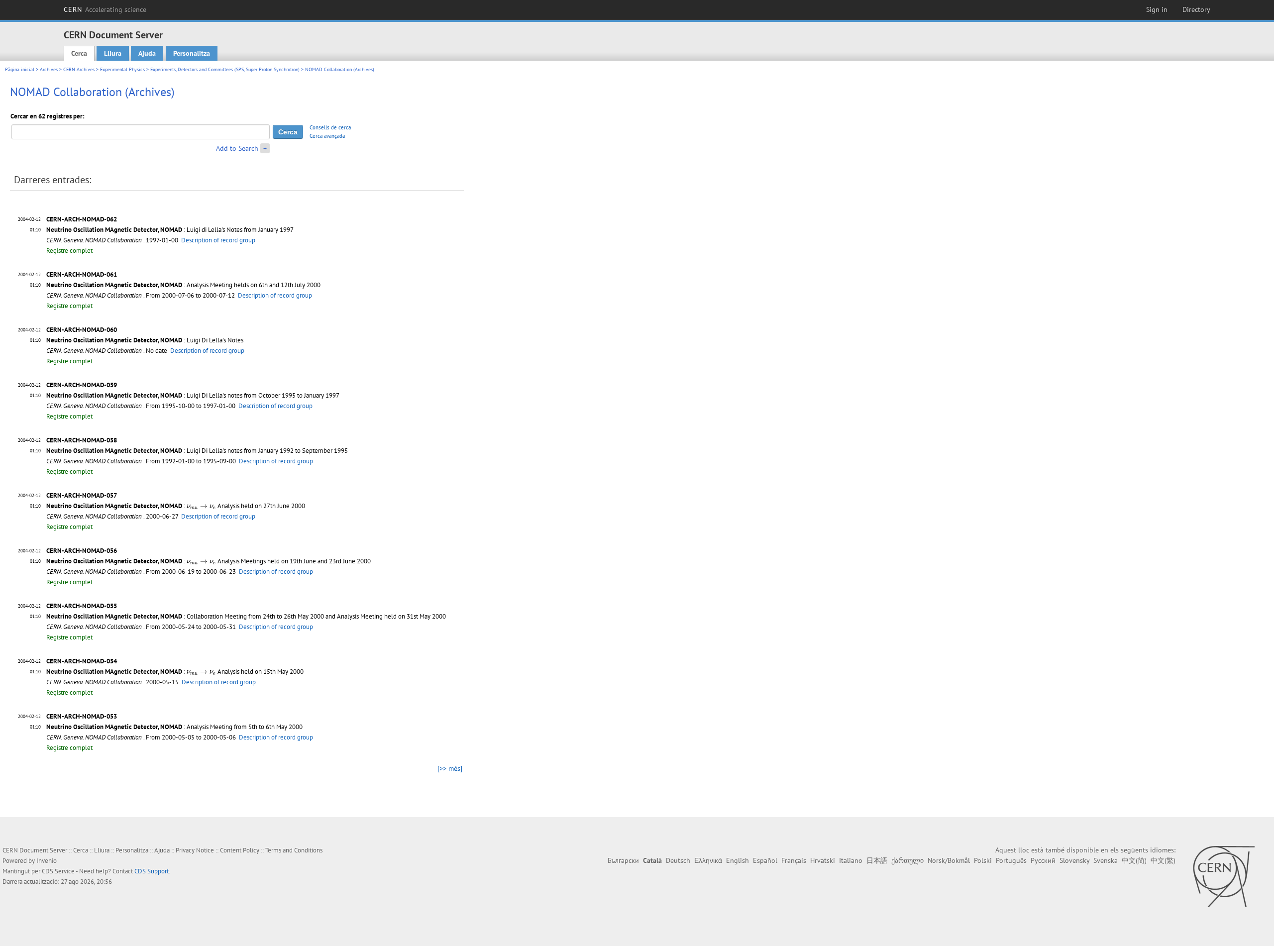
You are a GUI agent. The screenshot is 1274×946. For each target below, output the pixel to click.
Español (765, 860)
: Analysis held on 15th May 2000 (175, 671)
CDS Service (58, 871)
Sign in (1157, 9)
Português (1011, 860)
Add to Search (237, 148)
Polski (983, 860)
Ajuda (147, 53)
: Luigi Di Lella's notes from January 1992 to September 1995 (197, 450)
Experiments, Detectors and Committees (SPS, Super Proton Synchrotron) (225, 69)
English (737, 860)
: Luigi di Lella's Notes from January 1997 (170, 229)
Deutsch (678, 860)
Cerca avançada (327, 135)
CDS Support (151, 871)
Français (793, 860)
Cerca (79, 53)
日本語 (876, 860)
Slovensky (1074, 860)
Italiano (850, 860)
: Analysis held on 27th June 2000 (175, 506)
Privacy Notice (195, 850)
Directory (1196, 9)
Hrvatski (822, 860)
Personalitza (191, 53)
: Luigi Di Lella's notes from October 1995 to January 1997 (192, 395)
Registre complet (69, 250)
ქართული (907, 860)
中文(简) (1134, 860)
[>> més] (449, 768)
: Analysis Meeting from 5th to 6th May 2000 (174, 727)
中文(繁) (1163, 860)
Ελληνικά (708, 860)
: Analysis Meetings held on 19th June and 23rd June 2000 (208, 561)
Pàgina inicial (19, 69)
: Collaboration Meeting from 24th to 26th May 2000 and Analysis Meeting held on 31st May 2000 (246, 616)
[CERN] (1223, 876)
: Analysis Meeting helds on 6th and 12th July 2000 (183, 285)
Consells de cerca (330, 127)
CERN (105, 9)
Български (623, 860)
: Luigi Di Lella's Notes (144, 340)
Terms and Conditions (293, 850)
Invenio (46, 860)
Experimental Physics (122, 69)
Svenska (1105, 860)
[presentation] (201, 507)
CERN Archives (79, 69)
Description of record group (218, 240)
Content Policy (239, 850)
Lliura (112, 53)
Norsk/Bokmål (949, 860)
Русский (1043, 860)
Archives (49, 69)
